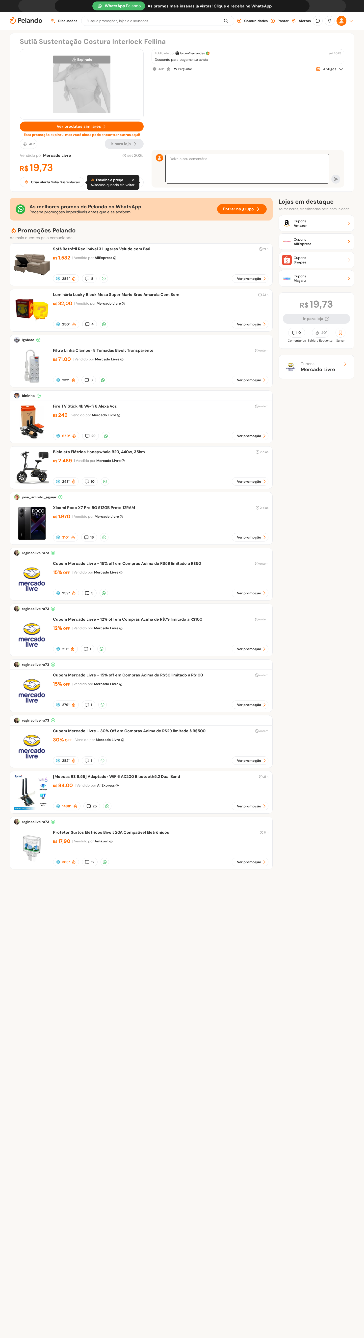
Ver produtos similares (79, 126)
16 (92, 537)
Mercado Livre (57, 155)
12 (92, 862)
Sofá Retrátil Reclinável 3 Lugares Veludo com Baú (101, 249)
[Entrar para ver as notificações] (330, 21)
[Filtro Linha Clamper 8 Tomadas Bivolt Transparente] (32, 382)
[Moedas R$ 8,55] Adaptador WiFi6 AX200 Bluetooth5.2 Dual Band (116, 776)
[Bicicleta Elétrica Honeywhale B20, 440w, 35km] (32, 484)
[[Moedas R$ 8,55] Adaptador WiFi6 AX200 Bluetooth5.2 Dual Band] (32, 809)
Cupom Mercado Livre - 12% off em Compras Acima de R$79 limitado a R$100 (127, 619)
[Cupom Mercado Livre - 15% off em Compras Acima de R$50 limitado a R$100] (32, 707)
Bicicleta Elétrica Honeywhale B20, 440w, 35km (99, 451)
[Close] (133, 180)
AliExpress (103, 257)
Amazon (101, 841)
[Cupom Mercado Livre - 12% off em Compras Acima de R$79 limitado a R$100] (32, 651)
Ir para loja (313, 318)
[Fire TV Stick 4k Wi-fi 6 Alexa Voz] (32, 438)
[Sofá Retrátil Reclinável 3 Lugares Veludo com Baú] (32, 281)
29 (93, 436)
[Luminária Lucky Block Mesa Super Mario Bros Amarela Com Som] (32, 327)
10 (93, 481)
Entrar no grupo (238, 209)
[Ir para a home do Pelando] (26, 21)
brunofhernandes (192, 53)
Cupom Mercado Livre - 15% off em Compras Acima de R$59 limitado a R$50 (127, 563)
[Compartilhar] (104, 278)
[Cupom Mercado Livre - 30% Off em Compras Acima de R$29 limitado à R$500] (32, 763)
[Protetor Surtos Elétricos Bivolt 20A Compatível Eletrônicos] (32, 864)
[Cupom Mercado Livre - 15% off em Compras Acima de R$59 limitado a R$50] (32, 596)
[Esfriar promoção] (154, 69)
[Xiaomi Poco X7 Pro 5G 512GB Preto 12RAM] (32, 540)
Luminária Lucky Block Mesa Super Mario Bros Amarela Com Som (116, 294)
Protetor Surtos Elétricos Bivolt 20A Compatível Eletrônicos (111, 832)
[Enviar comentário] (335, 179)
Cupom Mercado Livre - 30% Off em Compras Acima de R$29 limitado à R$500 (129, 730)
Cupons (318, 366)
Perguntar (185, 69)
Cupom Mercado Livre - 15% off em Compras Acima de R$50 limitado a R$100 (128, 675)
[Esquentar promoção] (168, 69)
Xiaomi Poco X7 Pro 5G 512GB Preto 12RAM (94, 507)
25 (95, 806)
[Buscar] (226, 21)
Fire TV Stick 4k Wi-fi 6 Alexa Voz (85, 406)
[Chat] (318, 21)
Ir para (121, 143)
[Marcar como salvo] (340, 333)
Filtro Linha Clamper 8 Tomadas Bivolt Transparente (103, 350)
